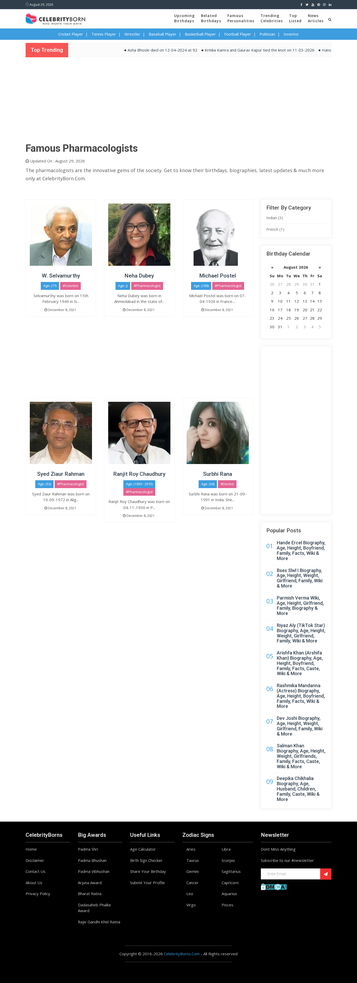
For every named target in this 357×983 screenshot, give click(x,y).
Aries (190, 849)
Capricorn (230, 882)
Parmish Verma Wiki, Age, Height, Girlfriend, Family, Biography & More (300, 605)
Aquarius (229, 893)
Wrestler (132, 34)
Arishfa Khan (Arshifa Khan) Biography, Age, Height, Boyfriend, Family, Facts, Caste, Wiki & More (300, 663)
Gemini (192, 871)
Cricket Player (70, 34)
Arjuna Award (90, 882)
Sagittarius (231, 871)
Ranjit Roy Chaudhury (139, 474)
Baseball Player (162, 34)
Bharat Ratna (89, 893)
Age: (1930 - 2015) (139, 484)
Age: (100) (201, 285)
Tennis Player (103, 34)
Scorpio (228, 860)
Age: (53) (44, 484)
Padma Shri (88, 849)
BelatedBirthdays (211, 18)
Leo (189, 893)
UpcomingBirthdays (184, 18)
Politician (267, 34)
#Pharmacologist (147, 285)
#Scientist (70, 285)
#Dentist (227, 484)
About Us (34, 882)
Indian (274, 217)
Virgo (191, 904)
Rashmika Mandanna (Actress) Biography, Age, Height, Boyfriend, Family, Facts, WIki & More (301, 696)
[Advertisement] (178, 101)
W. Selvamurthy (61, 276)
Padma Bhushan (92, 860)
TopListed (295, 18)
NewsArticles (316, 18)
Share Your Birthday (148, 871)
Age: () (123, 285)
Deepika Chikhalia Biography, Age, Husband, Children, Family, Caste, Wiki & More (298, 789)
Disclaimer (35, 860)
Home (31, 849)
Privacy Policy (38, 893)
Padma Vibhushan (94, 871)
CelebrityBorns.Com (182, 953)
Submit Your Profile (147, 882)
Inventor (291, 34)
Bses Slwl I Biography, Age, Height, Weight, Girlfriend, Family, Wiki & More (300, 578)
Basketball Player (200, 34)
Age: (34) (207, 484)
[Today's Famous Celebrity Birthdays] (55, 18)
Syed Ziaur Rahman (60, 474)
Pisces (227, 904)
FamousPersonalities (240, 18)
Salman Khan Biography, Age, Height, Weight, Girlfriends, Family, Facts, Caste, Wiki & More (301, 756)
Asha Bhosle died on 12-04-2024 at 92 (148, 50)
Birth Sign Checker (146, 860)
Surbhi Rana (217, 474)
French (275, 229)
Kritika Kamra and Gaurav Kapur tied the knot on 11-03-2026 (245, 50)
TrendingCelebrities (272, 18)
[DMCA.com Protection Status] (274, 886)
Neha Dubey (139, 276)
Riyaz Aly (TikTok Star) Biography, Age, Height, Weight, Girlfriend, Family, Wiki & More (301, 633)
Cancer (192, 882)
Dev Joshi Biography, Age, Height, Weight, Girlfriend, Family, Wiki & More (300, 725)
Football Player (237, 34)
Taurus (192, 860)
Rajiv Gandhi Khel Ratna (99, 921)
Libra (226, 849)
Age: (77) (49, 285)
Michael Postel (217, 276)
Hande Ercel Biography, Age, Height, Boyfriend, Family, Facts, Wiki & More (301, 550)
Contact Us (35, 871)
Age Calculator (143, 849)
